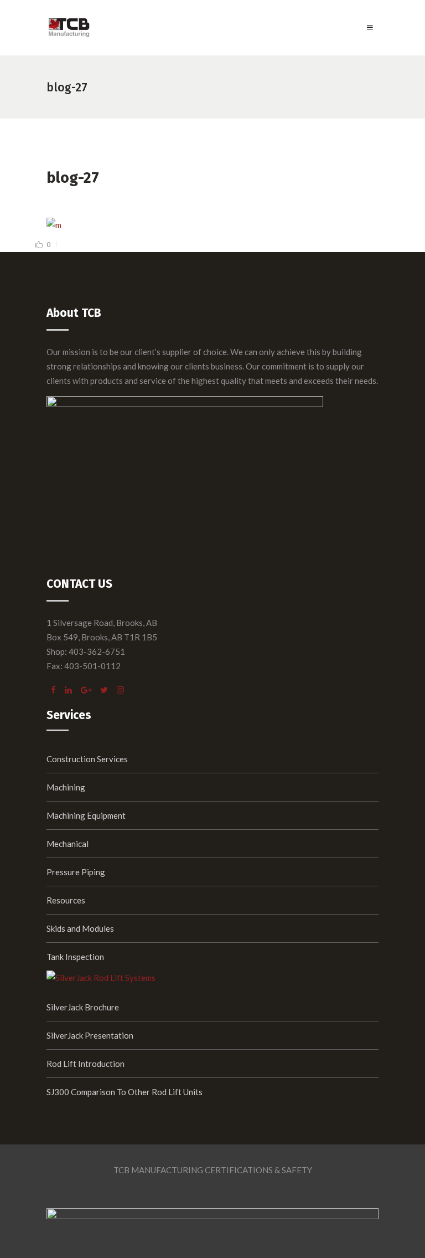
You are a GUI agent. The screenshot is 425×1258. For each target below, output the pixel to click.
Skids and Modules (80, 928)
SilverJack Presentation (89, 1035)
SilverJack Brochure (82, 1007)
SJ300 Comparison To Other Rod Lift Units (124, 1092)
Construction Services (87, 759)
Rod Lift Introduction (85, 1064)
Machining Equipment (86, 815)
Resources (65, 900)
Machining (65, 787)
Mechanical (67, 844)
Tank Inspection (75, 957)
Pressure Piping (75, 872)
